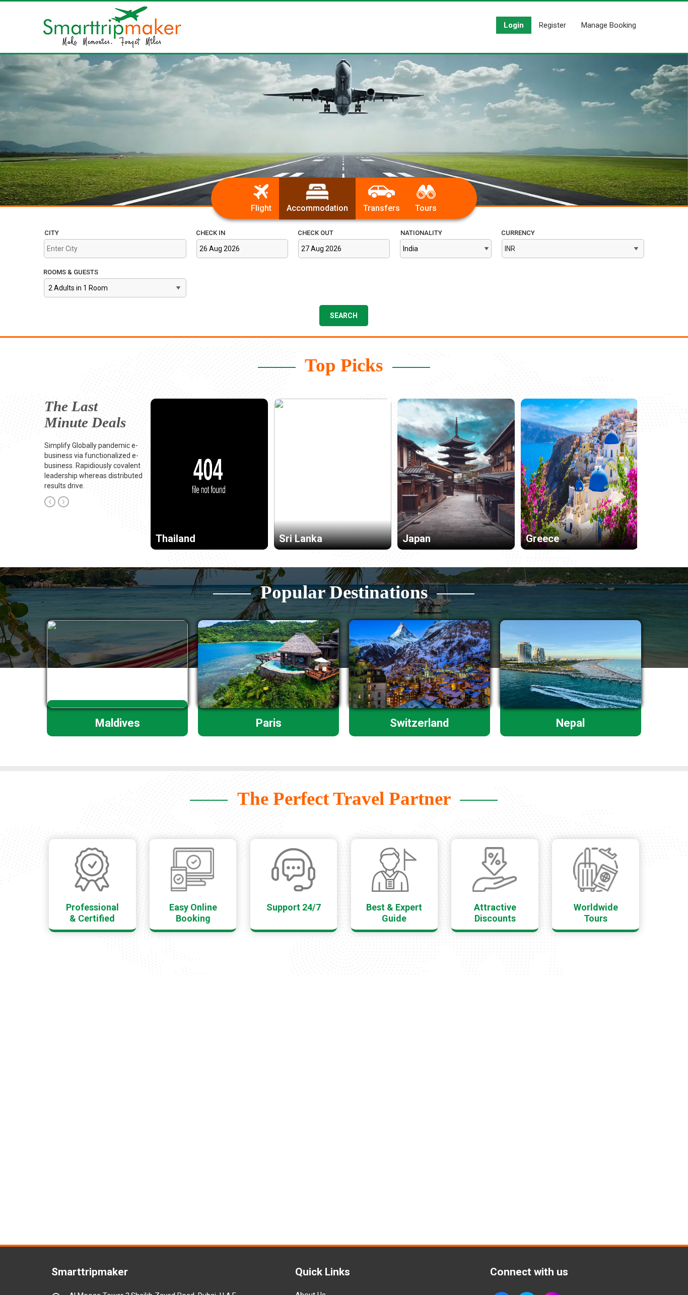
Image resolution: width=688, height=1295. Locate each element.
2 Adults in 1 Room (78, 288)
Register (552, 25)
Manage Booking (608, 25)
